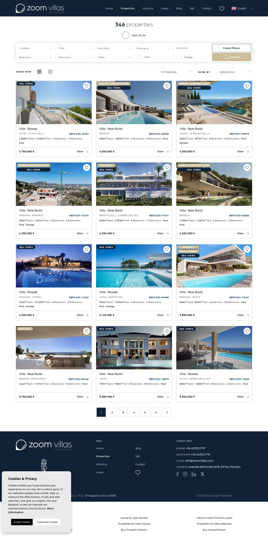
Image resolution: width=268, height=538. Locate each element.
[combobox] (35, 48)
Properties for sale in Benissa (214, 523)
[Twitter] (202, 474)
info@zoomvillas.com (199, 460)
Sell (192, 8)
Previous (19, 104)
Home (109, 8)
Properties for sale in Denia (134, 523)
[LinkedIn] (194, 474)
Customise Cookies (47, 522)
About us (147, 8)
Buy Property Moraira (134, 529)
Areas (164, 8)
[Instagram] (185, 474)
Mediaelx (226, 495)
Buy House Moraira (214, 529)
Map (80, 495)
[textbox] (34, 48)
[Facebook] (177, 474)
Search (235, 57)
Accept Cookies (22, 522)
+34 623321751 (195, 448)
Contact (207, 8)
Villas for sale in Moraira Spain (214, 517)
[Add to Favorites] (86, 85)
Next (88, 104)
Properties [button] (128, 8)
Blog (179, 8)
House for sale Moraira (134, 517)
